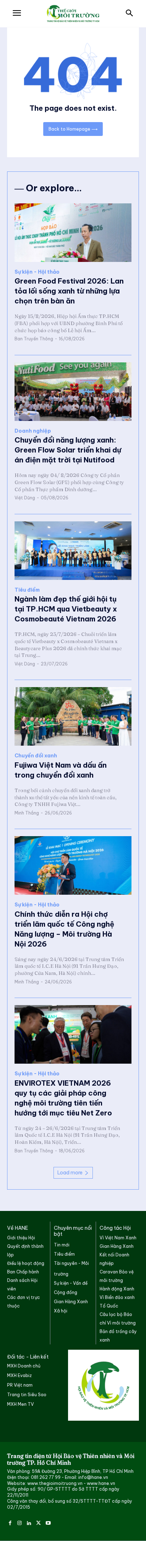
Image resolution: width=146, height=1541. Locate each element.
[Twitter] (38, 1522)
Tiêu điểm (27, 590)
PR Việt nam (20, 1385)
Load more (70, 1172)
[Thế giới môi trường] (73, 14)
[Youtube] (48, 1522)
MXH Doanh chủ (23, 1366)
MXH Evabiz (19, 1375)
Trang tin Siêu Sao (26, 1394)
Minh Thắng (27, 813)
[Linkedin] (29, 1522)
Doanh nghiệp (33, 431)
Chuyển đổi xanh (36, 756)
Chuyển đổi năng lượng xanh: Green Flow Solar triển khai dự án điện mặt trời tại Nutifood (68, 449)
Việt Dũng (25, 497)
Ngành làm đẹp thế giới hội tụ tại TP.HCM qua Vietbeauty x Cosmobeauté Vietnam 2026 (66, 608)
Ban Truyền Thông (34, 338)
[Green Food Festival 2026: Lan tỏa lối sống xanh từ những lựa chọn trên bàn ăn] (73, 232)
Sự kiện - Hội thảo (37, 272)
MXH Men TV (20, 1404)
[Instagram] (20, 1522)
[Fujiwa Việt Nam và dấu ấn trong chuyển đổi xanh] (73, 716)
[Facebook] (10, 1522)
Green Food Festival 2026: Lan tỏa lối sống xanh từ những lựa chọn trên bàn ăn (69, 290)
